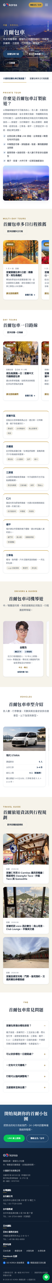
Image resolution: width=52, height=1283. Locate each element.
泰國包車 (18, 1251)
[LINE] (46, 1277)
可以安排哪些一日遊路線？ (20, 1054)
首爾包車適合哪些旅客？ (18, 1025)
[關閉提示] (49, 1264)
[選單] (46, 5)
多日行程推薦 (35, 54)
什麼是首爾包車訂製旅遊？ (14, 78)
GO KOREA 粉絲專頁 (15, 1262)
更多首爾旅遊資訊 (15, 824)
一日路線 (11, 63)
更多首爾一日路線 (15, 332)
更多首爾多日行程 (15, 231)
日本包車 (7, 1251)
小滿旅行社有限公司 (11, 1170)
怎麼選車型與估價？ (16, 1087)
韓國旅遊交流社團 (38, 1262)
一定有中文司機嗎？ (16, 1065)
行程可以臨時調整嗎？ (17, 1076)
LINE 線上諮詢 (14, 1138)
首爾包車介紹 (13, 54)
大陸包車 (30, 1251)
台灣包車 (41, 1251)
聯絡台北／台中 (35, 5)
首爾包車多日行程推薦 (39, 78)
